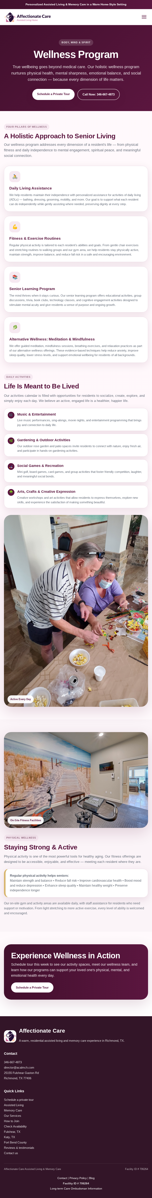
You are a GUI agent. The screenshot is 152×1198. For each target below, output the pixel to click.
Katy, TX (9, 1137)
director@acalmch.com (19, 1067)
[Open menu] (144, 17)
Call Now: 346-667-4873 (99, 94)
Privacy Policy (78, 1178)
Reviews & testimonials (19, 1147)
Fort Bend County (15, 1142)
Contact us (11, 1153)
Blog (92, 1178)
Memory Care (13, 1110)
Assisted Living (14, 1105)
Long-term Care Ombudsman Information (76, 1188)
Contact (62, 1178)
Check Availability (15, 1126)
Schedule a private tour (19, 1099)
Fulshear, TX (12, 1131)
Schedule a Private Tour (53, 94)
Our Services (12, 1115)
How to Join (11, 1121)
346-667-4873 (13, 1062)
